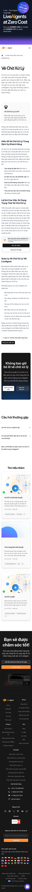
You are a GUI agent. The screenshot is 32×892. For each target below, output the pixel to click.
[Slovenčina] (18, 863)
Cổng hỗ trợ (23, 704)
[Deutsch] (15, 858)
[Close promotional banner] (30, 2)
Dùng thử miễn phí (8, 342)
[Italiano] (15, 860)
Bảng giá (8, 709)
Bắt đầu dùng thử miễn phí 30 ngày (16, 662)
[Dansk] (12, 858)
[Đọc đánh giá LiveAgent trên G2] (16, 822)
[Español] (25, 858)
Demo (8, 705)
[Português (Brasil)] (9, 863)
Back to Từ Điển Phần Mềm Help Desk (16, 338)
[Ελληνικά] (18, 858)
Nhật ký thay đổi (24, 715)
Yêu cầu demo (16, 245)
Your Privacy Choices (18, 881)
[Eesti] (28, 858)
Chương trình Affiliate (8, 742)
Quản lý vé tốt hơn (8, 388)
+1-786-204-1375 (16, 795)
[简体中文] (6, 866)
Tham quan (8, 720)
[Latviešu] (25, 860)
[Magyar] (12, 860)
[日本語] (18, 860)
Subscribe (16, 840)
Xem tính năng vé (21, 388)
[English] (22, 858)
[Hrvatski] (9, 860)
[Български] (6, 858)
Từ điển (24, 732)
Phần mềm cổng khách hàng (16, 776)
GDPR (23, 876)
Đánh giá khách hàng (8, 738)
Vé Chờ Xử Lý (5, 58)
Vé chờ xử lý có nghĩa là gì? (10, 427)
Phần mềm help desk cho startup (16, 780)
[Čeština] (9, 858)
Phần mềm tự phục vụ (16, 765)
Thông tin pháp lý (8, 745)
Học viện (23, 736)
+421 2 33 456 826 (17, 788)
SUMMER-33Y (11, 29)
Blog (24, 728)
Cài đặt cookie (22, 878)
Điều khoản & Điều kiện (8, 873)
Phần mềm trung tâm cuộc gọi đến (16, 769)
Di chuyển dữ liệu (24, 708)
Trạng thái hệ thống (24, 711)
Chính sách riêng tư (13, 876)
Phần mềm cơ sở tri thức (16, 754)
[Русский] (15, 863)
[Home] (2, 55)
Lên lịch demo (16, 667)
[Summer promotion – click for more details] (16, 22)
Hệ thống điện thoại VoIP (16, 761)
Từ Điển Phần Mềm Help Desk (14, 55)
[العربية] (2, 858)
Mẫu (24, 739)
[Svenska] (25, 863)
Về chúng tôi (8, 728)
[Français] (6, 860)
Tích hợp (8, 716)
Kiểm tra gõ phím (24, 743)
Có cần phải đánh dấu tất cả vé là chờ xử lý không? (14, 437)
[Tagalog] (28, 863)
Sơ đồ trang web (10, 878)
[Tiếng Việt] (2, 866)
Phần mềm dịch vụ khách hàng (16, 758)
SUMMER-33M (15, 27)
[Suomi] (2, 860)
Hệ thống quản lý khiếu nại (16, 772)
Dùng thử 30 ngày (16, 250)
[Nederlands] (28, 860)
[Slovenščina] (22, 863)
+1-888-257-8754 (17, 792)
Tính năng (8, 712)
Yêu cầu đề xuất (24, 719)
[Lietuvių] (22, 860)
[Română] (12, 863)
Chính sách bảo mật (24, 873)
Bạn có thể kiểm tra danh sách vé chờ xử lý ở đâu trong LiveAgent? (15, 448)
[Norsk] (2, 863)
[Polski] (6, 863)
